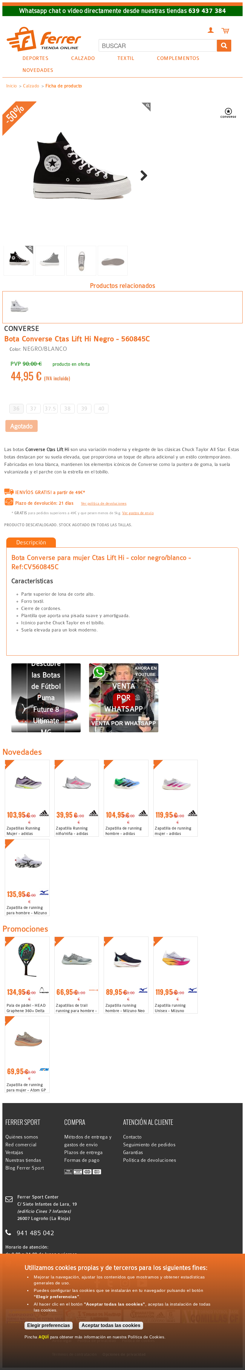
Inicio (11, 86)
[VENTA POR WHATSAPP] (123, 667)
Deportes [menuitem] (32, 59)
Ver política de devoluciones (103, 503)
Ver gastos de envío (138, 513)
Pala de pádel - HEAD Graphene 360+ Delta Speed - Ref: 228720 (26, 1010)
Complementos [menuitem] (175, 59)
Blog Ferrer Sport (24, 1168)
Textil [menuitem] (123, 59)
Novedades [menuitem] (37, 70)
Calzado (31, 86)
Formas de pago (82, 1160)
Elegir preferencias (48, 1325)
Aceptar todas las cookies (111, 1325)
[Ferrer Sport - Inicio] (44, 24)
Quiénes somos (21, 1137)
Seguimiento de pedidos (149, 1144)
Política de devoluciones (149, 1160)
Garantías (133, 1152)
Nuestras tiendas (23, 1160)
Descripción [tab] (31, 542)
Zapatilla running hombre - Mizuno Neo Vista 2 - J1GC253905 (125, 1010)
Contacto (132, 1137)
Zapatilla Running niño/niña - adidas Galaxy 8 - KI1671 (72, 833)
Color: (16, 349)
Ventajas (14, 1152)
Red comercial (21, 1144)
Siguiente (142, 176)
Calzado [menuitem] (80, 59)
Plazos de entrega (83, 1152)
